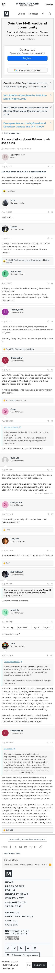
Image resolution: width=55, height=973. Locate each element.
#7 (52, 421)
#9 (52, 514)
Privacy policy (26, 864)
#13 (51, 655)
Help (37, 864)
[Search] (49, 14)
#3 (52, 238)
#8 (52, 470)
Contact (11, 920)
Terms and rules (11, 864)
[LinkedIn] (21, 948)
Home (44, 864)
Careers (11, 924)
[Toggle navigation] (4, 4)
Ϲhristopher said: (12, 661)
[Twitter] (14, 948)
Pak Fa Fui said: (11, 427)
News (9, 882)
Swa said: (8, 749)
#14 (51, 742)
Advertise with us (19, 916)
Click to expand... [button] (27, 772)
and (16, 400)
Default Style (12, 860)
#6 (52, 370)
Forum (10, 890)
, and (20, 349)
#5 (52, 321)
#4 (52, 283)
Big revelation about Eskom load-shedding (24, 171)
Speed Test (13, 906)
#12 (51, 622)
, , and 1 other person (28, 261)
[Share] (48, 166)
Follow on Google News (24, 955)
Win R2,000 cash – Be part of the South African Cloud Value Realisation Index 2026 (26, 111)
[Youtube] (28, 948)
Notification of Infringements (17, 932)
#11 (52, 584)
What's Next (14, 898)
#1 (52, 166)
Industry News (16, 894)
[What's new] (43, 14)
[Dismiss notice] (50, 83)
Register (27, 58)
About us (12, 912)
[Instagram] (35, 948)
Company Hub (15, 902)
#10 (51, 550)
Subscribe (39, 965)
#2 (52, 212)
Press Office (15, 886)
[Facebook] (8, 948)
